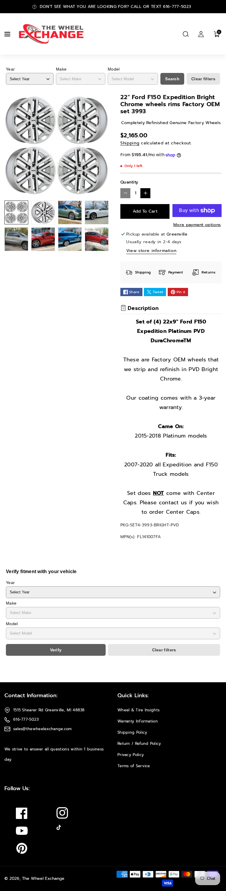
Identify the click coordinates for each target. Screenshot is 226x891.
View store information (151, 251)
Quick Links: (133, 695)
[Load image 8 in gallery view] (97, 239)
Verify (56, 650)
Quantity (129, 182)
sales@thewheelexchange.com (42, 729)
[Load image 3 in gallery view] (70, 212)
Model (114, 69)
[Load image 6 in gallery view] (43, 239)
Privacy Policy (130, 754)
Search (172, 78)
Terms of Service (133, 766)
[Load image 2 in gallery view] (43, 212)
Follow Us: (17, 788)
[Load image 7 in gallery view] (70, 239)
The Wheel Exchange (43, 878)
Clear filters (203, 78)
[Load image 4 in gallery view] (97, 212)
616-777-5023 (26, 719)
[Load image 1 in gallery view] (16, 212)
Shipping (129, 143)
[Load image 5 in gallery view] (16, 239)
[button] (7, 34)
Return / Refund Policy (139, 743)
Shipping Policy (132, 732)
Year (10, 69)
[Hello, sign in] (201, 34)
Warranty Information (137, 721)
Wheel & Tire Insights (138, 710)
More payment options (197, 225)
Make (61, 69)
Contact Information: (31, 695)
